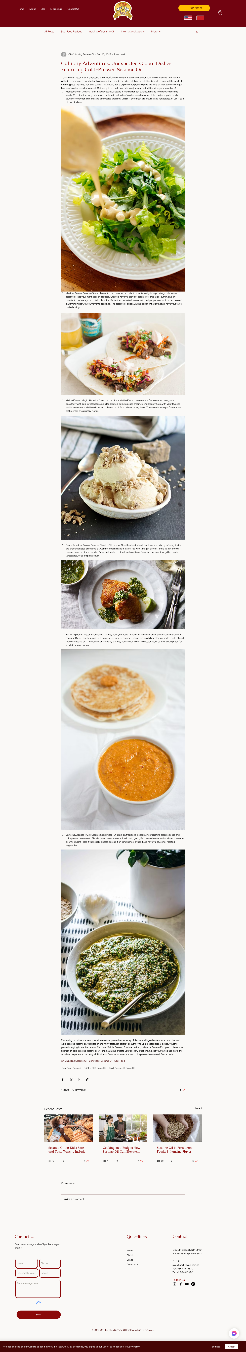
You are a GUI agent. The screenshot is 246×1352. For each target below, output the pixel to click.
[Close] (242, 1346)
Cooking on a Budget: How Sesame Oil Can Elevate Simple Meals (121, 1149)
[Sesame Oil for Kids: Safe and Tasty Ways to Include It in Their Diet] (68, 1128)
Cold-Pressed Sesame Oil (122, 1067)
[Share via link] (87, 1079)
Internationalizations (133, 31)
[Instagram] (175, 1284)
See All (198, 1108)
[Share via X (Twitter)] (70, 1079)
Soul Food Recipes (71, 31)
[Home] (234, 1333)
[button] (220, 12)
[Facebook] (181, 1284)
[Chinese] (200, 18)
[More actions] (183, 54)
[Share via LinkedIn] (79, 1079)
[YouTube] (187, 1284)
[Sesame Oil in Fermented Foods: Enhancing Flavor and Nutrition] (177, 1128)
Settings (216, 1346)
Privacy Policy (132, 1346)
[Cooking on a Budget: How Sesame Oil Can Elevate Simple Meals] (123, 1128)
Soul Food (119, 1060)
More (154, 31)
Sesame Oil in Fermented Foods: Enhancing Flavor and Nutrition (175, 1149)
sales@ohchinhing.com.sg (186, 1264)
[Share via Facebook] (62, 1079)
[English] (188, 18)
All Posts (49, 31)
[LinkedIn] (193, 1284)
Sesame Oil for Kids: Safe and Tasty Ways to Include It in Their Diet (68, 1149)
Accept (231, 1346)
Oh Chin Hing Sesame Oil (74, 1060)
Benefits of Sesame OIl (100, 1060)
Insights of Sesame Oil (101, 31)
